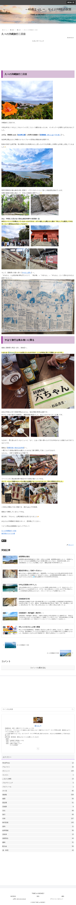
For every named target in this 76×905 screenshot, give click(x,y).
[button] (72, 709)
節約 (38, 896)
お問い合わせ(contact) (19, 899)
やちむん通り (26, 272)
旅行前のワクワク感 (8, 533)
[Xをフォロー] (38, 748)
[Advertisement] (38, 55)
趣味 (63, 896)
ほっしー (38, 726)
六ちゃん (12, 352)
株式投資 (13, 896)
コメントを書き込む (38, 668)
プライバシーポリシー (56, 899)
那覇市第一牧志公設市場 (15, 448)
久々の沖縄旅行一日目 (8, 531)
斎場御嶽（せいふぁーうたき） (50, 135)
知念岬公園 (21, 135)
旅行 (5, 540)
